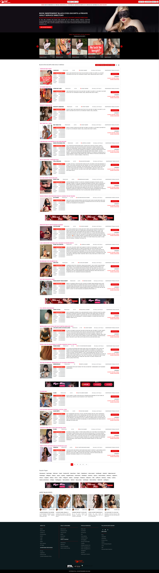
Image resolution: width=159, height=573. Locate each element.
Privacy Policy (104, 540)
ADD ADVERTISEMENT (46, 27)
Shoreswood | (43, 473)
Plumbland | (84, 475)
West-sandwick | (66, 479)
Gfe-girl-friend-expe (85, 541)
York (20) (57, 4)
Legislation (42, 552)
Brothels (83, 552)
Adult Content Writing (65, 548)
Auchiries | (90, 475)
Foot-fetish (83, 530)
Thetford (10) (71, 4)
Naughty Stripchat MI (46, 105)
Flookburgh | (42, 475)
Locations (147, 1)
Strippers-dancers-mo (85, 545)
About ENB (42, 530)
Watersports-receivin (85, 554)
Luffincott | (98, 477)
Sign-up (154, 1)
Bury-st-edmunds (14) (50, 4)
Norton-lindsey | (102, 475)
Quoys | (58, 475)
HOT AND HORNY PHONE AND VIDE (48, 178)
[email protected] (74, 357)
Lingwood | (114, 475)
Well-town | (55, 473)
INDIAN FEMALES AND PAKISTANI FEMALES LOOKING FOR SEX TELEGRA (57, 196)
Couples (82, 543)
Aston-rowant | (91, 473)
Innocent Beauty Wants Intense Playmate (51, 225)
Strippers (62, 538)
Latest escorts (103, 4)
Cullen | (60, 477)
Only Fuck (141, 1)
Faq (102, 547)
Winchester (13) (63, 4)
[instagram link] (108, 529)
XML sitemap (43, 543)
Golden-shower (84, 538)
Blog (103, 534)
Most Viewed (110, 65)
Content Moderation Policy (45, 556)
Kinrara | (41, 477)
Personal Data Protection (107, 549)
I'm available (43, 391)
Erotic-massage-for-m (85, 548)
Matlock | (73, 479)
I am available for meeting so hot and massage (53, 141)
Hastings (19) (96, 4)
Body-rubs (83, 528)
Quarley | (63, 475)
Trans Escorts (63, 532)
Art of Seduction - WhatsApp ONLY (49, 159)
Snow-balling (84, 536)
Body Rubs (63, 536)
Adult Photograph (64, 546)
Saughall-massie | (70, 475)
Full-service (83, 532)
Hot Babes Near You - (45, 87)
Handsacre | (82, 477)
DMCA (41, 536)
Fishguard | (65, 477)
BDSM (62, 534)
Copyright (104, 536)
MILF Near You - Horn (46, 123)
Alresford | (105, 473)
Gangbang (83, 550)
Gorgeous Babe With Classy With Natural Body (53, 427)
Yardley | (109, 477)
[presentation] (37, 46)
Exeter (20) (77, 4)
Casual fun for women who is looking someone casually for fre (58, 344)
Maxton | (54, 475)
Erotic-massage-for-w (85, 547)
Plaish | (78, 473)
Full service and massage (47, 308)
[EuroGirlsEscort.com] (87, 566)
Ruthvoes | (109, 475)
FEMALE (69, 1)
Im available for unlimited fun (48, 261)
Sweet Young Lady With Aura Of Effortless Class (53, 446)
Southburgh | (99, 473)
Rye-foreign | (49, 473)
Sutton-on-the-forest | (44, 479)
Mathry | (52, 477)
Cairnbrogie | (86, 479)
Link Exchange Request (106, 543)
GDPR (41, 541)
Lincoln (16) (89, 4)
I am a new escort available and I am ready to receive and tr (57, 243)
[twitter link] (103, 529)
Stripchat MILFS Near (45, 69)
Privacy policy (43, 534)
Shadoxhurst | (84, 473)
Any (74, 1)
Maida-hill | (100, 479)
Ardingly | (52, 479)
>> (86, 464)
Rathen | (71, 477)
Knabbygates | (58, 479)
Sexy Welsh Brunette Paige (47, 279)
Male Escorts (63, 528)
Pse (82, 534)
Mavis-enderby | (93, 479)
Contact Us (42, 532)
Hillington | (48, 475)
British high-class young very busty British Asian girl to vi (56, 326)
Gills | (93, 477)
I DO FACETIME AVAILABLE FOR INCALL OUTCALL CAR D (53, 409)
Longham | (46, 477)
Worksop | (104, 477)
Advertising (63, 542)
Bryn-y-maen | (79, 479)
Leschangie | (76, 477)
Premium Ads (43, 554)
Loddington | (106, 479)
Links (41, 539)
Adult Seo (63, 544)
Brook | (56, 477)
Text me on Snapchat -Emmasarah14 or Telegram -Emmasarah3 (57, 362)
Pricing (41, 550)
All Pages (42, 545)
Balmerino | (88, 477)
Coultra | (114, 477)
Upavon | (96, 475)
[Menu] (157, 2)
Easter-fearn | (73, 473)
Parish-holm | (78, 475)
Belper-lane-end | (112, 473)
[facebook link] (105, 529)
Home (42, 4)
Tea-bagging (83, 539)
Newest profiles (100, 65)
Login (41, 538)
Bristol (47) (83, 4)
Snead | (60, 473)
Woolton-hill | (66, 473)
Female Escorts (64, 530)
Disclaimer (104, 538)
